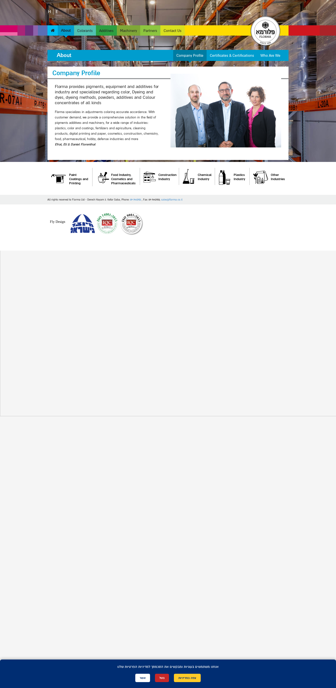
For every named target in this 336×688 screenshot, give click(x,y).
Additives (106, 31)
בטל (162, 678)
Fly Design (57, 222)
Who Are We (270, 55)
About (66, 30)
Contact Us (173, 31)
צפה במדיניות (187, 678)
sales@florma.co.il (172, 199)
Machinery (128, 31)
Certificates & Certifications (232, 55)
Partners (150, 31)
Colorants (85, 31)
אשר (143, 678)
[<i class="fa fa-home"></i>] (53, 30)
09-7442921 (135, 199)
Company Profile (189, 55)
